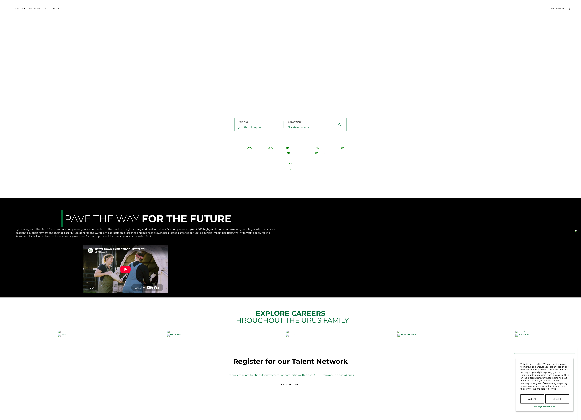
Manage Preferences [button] (544, 406)
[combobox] (259, 127)
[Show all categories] (323, 153)
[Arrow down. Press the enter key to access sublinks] (24, 8)
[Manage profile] (570, 8)
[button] (558, 9)
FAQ (45, 9)
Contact (55, 9)
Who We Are (34, 9)
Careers (19, 9)
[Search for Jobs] (339, 124)
